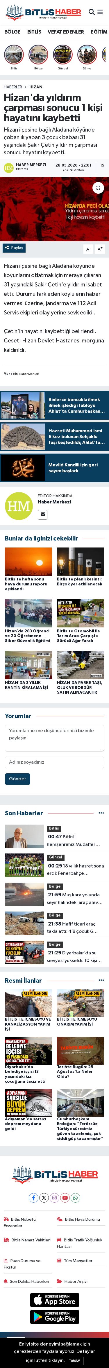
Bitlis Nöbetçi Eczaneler (20, 1222)
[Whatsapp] (75, 1198)
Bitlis (54, 828)
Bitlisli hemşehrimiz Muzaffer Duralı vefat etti (71, 841)
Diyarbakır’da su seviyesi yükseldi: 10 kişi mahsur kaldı (72, 957)
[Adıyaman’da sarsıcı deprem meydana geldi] (28, 1102)
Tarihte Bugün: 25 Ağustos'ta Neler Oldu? (75, 1072)
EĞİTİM (99, 32)
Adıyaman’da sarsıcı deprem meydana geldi (25, 1124)
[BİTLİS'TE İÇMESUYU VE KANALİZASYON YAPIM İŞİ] (28, 1003)
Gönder (17, 778)
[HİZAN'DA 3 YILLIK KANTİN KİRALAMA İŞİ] (28, 664)
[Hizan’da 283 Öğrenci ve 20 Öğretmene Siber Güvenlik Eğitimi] (28, 613)
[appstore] (54, 1301)
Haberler (13, 87)
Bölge (54, 886)
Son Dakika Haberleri (29, 1281)
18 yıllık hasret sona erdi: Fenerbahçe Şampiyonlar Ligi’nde (75, 870)
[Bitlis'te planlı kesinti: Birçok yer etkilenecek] (80, 561)
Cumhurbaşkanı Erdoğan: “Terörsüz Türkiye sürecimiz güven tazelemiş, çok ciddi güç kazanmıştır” (80, 1129)
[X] (44, 1198)
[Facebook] (33, 1198)
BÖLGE (12, 32)
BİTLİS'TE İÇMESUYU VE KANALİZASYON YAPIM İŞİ (28, 1024)
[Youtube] (65, 1198)
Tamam (74, 1360)
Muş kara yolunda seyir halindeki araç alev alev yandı (73, 899)
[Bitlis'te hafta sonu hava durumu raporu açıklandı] (28, 561)
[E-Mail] (42, 514)
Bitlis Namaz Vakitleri (31, 1240)
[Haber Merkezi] (19, 505)
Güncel (55, 857)
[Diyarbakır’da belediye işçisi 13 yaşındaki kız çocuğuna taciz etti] (28, 1050)
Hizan (35, 87)
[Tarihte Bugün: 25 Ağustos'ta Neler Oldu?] (80, 1050)
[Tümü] (101, 813)
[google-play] (54, 1318)
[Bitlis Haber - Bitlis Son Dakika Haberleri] (43, 12)
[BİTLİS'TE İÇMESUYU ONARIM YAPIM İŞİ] (80, 1003)
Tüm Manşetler (78, 1261)
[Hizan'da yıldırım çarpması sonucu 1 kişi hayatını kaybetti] (54, 209)
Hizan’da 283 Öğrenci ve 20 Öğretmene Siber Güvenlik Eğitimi (27, 636)
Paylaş (17, 248)
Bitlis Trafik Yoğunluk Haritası (79, 1243)
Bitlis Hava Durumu (82, 1219)
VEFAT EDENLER (66, 32)
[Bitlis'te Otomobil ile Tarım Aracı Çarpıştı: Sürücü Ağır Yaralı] (80, 613)
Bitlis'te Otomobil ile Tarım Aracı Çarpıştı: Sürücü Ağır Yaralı (78, 636)
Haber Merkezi (54, 502)
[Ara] (92, 12)
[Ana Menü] (100, 12)
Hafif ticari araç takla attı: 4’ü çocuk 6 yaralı (71, 928)
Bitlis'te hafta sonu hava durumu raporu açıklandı (26, 584)
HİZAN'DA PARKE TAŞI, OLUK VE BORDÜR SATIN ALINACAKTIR (79, 688)
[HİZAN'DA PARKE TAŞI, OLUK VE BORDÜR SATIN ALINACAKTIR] (80, 664)
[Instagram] (54, 1198)
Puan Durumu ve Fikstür (22, 1264)
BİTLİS (34, 32)
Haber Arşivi (76, 1281)
